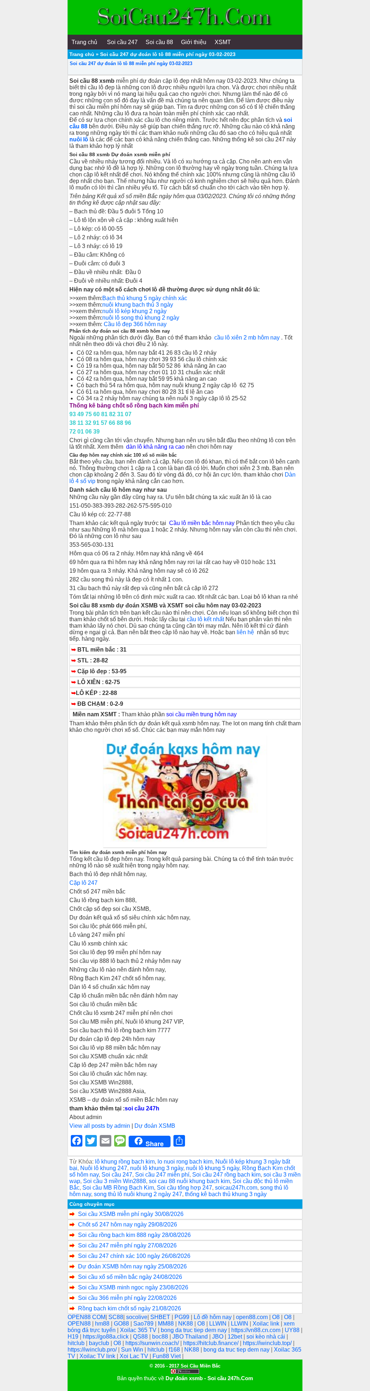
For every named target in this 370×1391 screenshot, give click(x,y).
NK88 (186, 1323)
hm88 (103, 1323)
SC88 (115, 1317)
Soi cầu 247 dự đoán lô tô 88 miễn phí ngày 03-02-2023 (131, 63)
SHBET (161, 1317)
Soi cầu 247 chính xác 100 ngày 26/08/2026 (134, 1256)
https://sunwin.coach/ (152, 1343)
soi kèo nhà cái (266, 1337)
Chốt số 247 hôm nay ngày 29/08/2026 (127, 1224)
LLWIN (218, 1323)
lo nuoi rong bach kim (185, 1162)
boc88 (160, 1337)
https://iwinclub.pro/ (93, 1350)
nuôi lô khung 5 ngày (212, 1168)
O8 (276, 1317)
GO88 (122, 1323)
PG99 (183, 1317)
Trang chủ (81, 54)
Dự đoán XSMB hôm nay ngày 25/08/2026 (132, 1266)
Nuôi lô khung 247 (103, 1168)
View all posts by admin (99, 1126)
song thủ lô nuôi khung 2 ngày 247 (138, 1194)
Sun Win (133, 1350)
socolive (136, 1317)
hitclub (77, 1343)
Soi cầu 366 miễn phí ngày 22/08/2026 (127, 1298)
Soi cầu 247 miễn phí (162, 1175)
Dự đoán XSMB (154, 1126)
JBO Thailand (190, 1337)
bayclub (100, 1343)
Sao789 (144, 1323)
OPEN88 (80, 1323)
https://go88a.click (106, 1337)
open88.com (252, 1317)
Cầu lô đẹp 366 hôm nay (135, 324)
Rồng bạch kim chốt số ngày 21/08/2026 (129, 1308)
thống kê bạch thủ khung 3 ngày (226, 1194)
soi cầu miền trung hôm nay (201, 714)
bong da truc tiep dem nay (194, 1330)
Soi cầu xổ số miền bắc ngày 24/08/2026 (130, 1277)
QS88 (141, 1337)
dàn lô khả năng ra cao (156, 447)
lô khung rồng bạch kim (125, 1162)
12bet (236, 1337)
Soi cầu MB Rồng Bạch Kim (118, 1188)
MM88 (166, 1323)
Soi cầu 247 (117, 1175)
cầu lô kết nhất (205, 619)
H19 (74, 1337)
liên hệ (247, 632)
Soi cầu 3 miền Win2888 (114, 1181)
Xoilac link (267, 1323)
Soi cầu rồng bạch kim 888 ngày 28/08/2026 (134, 1235)
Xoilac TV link (98, 1356)
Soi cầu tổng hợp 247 (184, 1188)
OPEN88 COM (87, 1317)
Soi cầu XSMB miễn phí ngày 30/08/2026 (131, 1214)
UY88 (293, 1330)
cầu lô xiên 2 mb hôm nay (247, 337)
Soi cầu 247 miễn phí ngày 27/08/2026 (127, 1245)
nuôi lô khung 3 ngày (156, 1168)
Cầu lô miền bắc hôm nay (202, 523)
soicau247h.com (236, 1188)
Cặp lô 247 (83, 883)
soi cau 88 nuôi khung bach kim (189, 1181)
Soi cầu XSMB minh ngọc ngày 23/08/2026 (133, 1287)
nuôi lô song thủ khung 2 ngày (140, 318)
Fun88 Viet (167, 1356)
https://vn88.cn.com (256, 1330)
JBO (218, 1337)
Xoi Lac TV (135, 1356)
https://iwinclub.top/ (268, 1343)
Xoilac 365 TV (139, 1330)
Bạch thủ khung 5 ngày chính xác (145, 298)
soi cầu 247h (142, 1108)
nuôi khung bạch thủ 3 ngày (137, 305)
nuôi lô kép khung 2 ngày (134, 311)
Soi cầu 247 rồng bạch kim (226, 1175)
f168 (175, 1350)
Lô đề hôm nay (213, 1317)
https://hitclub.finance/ (211, 1343)
